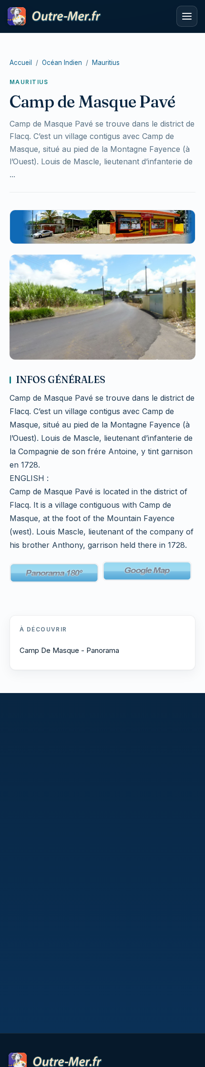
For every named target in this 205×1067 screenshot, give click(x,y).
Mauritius (106, 62)
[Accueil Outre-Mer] (89, 16)
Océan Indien (62, 62)
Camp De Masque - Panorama (69, 650)
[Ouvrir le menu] (186, 16)
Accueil (21, 62)
